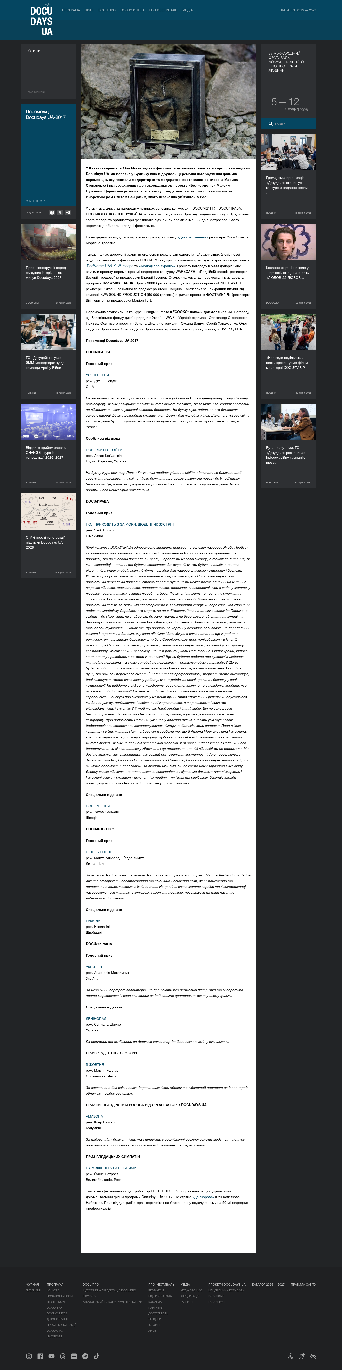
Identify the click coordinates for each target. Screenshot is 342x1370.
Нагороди (54, 1336)
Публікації (33, 1290)
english (48, 4)
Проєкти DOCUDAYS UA (227, 1284)
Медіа (187, 10)
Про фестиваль (163, 10)
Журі (89, 10)
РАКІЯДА (93, 920)
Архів (152, 1330)
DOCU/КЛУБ (216, 1296)
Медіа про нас (191, 1290)
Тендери (154, 1319)
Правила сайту (303, 1284)
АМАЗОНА (94, 1116)
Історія (154, 1325)
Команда (155, 1302)
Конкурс (53, 1290)
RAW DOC (89, 1296)
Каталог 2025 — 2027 (298, 10)
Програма (71, 10)
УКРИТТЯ (94, 966)
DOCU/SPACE (217, 1302)
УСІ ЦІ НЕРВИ (97, 374)
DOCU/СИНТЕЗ (132, 10)
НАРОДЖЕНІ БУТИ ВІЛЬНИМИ (111, 1167)
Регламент (156, 1290)
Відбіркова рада (160, 1296)
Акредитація (190, 1296)
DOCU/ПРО (107, 10)
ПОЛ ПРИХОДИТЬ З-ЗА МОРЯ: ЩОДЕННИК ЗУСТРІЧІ (130, 524)
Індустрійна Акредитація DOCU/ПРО (109, 1290)
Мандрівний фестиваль (226, 1290)
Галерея (187, 1302)
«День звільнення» (192, 236)
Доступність (158, 1313)
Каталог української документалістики (112, 1302)
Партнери (155, 1307)
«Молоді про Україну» (157, 265)
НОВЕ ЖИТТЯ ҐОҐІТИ (104, 449)
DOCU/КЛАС (55, 1330)
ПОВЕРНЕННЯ (98, 805)
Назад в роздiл (35, 92)
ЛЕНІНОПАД (96, 1018)
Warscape (125, 265)
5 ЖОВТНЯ (95, 1064)
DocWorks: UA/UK (101, 265)
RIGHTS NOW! (56, 1302)
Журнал (32, 1284)
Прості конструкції (61, 1325)
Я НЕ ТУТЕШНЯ (99, 851)
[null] (52, 212)
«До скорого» (203, 1196)
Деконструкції (57, 1319)
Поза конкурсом (60, 1296)
